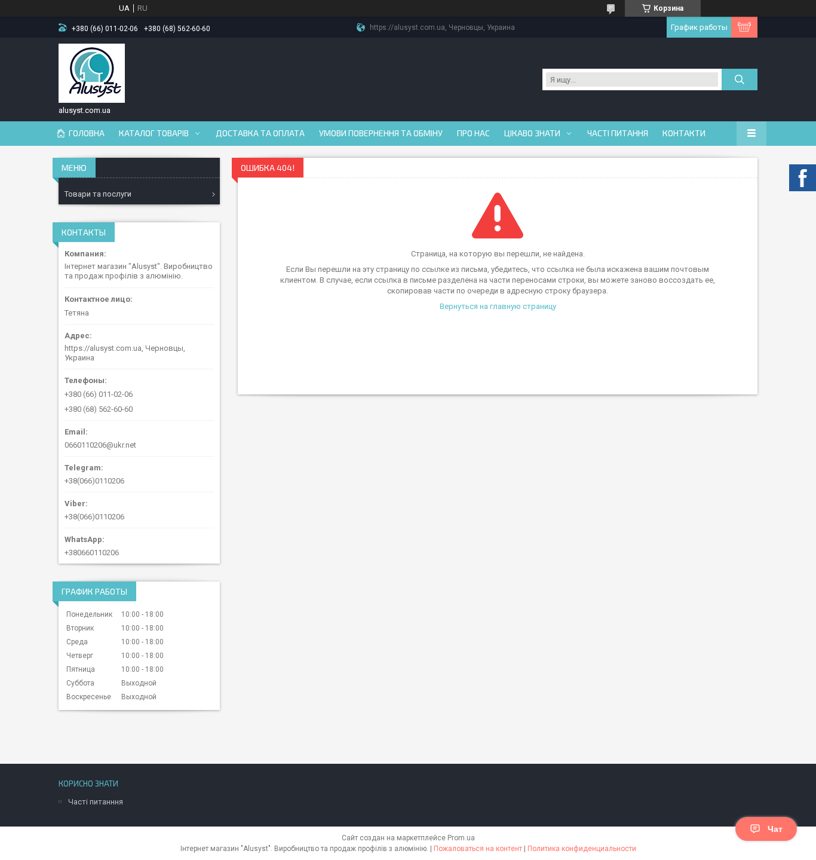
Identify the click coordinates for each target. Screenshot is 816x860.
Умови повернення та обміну (381, 133)
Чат (775, 829)
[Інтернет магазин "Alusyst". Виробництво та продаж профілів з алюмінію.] (92, 73)
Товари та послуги (98, 193)
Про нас (473, 133)
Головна (87, 133)
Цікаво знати (532, 133)
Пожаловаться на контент (478, 848)
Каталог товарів (154, 133)
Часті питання (617, 133)
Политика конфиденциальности (581, 848)
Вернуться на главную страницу (498, 306)
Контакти (683, 133)
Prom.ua (461, 838)
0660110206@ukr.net (100, 444)
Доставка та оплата (260, 133)
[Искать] (739, 79)
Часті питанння (95, 801)
